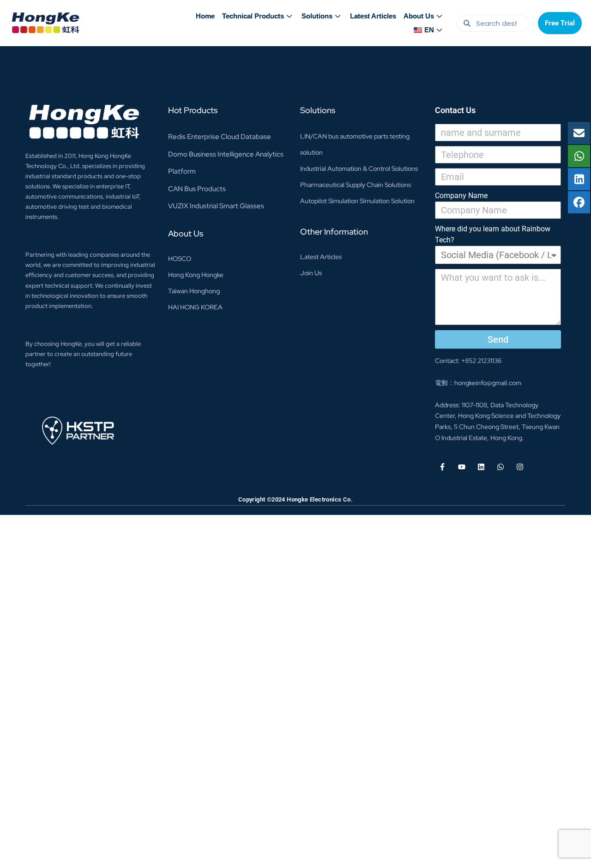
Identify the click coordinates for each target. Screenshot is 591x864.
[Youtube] (461, 466)
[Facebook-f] (442, 466)
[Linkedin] (481, 466)
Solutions (317, 16)
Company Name (461, 195)
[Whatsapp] (500, 466)
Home (205, 16)
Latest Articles (373, 16)
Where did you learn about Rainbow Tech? (492, 234)
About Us (419, 16)
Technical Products (253, 16)
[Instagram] (520, 466)
